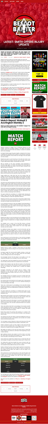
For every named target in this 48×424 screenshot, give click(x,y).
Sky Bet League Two (26, 128)
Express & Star (27, 411)
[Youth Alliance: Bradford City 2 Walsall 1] (15, 112)
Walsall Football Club (20, 94)
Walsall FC (24, 57)
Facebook (20, 88)
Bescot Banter (28, 422)
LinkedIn (15, 100)
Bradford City (20, 48)
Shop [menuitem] (22, 1)
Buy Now (39, 112)
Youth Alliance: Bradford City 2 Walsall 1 (14, 116)
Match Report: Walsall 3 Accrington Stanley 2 (38, 92)
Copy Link (15, 103)
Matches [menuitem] (12, 1)
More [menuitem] (17, 1)
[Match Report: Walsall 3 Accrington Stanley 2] (39, 87)
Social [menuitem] (6, 1)
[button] (46, 1)
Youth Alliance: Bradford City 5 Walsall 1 (4, 116)
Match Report (19, 128)
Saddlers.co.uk (9, 72)
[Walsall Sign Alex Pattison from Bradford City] (25, 112)
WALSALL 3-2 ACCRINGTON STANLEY (39, 127)
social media (5, 88)
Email (27, 100)
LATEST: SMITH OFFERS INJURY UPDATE (24, 43)
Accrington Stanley (13, 128)
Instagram (5, 89)
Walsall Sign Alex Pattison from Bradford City (25, 116)
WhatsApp (21, 100)
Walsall (25, 48)
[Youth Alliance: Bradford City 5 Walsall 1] (5, 112)
